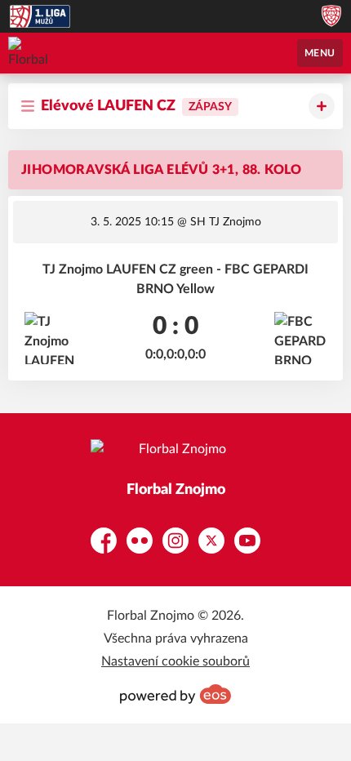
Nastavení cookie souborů (175, 661)
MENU (319, 53)
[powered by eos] (175, 694)
